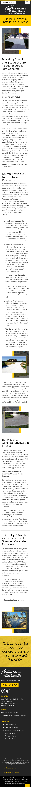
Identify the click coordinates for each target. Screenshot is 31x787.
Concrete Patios (10, 733)
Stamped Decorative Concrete (14, 730)
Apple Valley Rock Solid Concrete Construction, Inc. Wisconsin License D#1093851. (15, 779)
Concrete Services (10, 724)
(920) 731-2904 (10, 685)
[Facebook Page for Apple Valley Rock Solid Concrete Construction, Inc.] (3, 692)
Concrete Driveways (11, 727)
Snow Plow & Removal (12, 739)
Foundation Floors (10, 736)
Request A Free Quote (14, 600)
